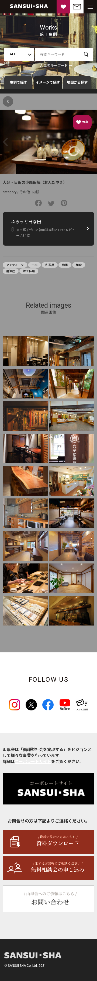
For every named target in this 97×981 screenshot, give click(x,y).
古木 (34, 265)
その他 (24, 192)
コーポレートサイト (33, 761)
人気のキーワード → (56, 65)
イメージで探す (48, 82)
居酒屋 (10, 271)
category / (11, 192)
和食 (79, 265)
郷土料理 (29, 271)
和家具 (49, 265)
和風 (65, 265)
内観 (35, 192)
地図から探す (77, 82)
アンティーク (15, 265)
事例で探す (18, 82)
